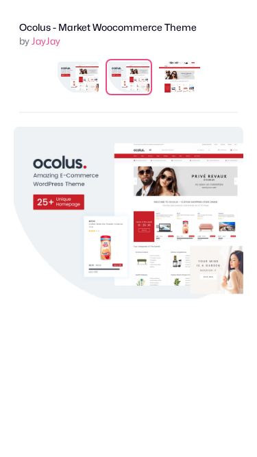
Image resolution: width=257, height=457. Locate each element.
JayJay (46, 41)
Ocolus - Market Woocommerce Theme (108, 27)
